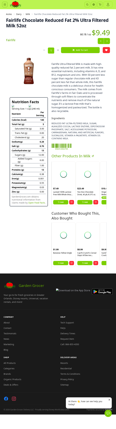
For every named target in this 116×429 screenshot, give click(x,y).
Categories (9, 368)
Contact (7, 328)
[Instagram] (13, 398)
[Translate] (93, 4)
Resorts (64, 363)
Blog (6, 349)
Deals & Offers (11, 384)
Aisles (9, 14)
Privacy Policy (67, 379)
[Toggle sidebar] (5, 4)
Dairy (18, 14)
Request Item (67, 338)
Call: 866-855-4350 (69, 344)
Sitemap (64, 384)
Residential (66, 368)
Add (62, 202)
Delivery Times (67, 333)
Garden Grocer (31, 285)
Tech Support (67, 322)
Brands (7, 373)
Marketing (9, 344)
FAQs (63, 328)
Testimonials (10, 333)
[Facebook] (6, 398)
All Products (10, 363)
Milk (28, 14)
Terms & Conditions (70, 373)
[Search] (87, 4)
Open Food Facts (36, 202)
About (7, 322)
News (6, 338)
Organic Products (12, 379)
